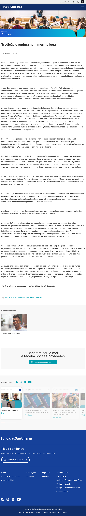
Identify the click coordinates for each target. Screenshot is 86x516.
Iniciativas (30, 476)
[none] (73, 2)
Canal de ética (62, 491)
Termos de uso (62, 473)
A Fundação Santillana (10, 476)
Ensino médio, (18, 297)
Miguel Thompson (36, 297)
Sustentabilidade (8, 480)
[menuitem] (73, 1)
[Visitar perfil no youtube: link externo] (30, 382)
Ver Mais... (28, 415)
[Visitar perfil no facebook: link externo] (16, 382)
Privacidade (61, 476)
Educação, (9, 297)
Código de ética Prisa (64, 484)
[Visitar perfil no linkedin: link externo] (25, 382)
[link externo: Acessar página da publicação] (37, 400)
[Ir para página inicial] (44, 7)
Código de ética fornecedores (68, 488)
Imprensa (46, 473)
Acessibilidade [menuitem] (65, 2)
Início (3, 473)
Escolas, (26, 297)
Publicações (31, 473)
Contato (45, 476)
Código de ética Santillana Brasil (69, 480)
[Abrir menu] (82, 7)
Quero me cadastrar (43, 362)
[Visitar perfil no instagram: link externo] (21, 382)
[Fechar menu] (82, 3)
